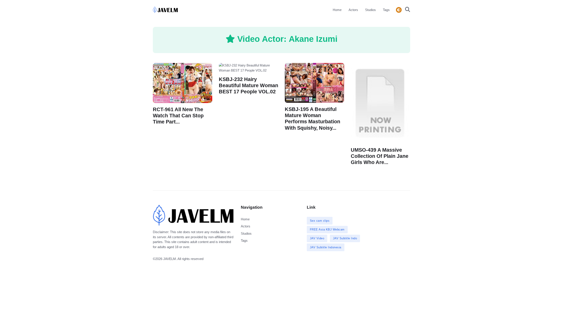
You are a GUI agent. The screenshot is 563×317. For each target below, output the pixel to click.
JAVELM (169, 259)
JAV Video (317, 238)
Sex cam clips (320, 220)
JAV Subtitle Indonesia (325, 247)
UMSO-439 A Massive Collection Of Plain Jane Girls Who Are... (379, 156)
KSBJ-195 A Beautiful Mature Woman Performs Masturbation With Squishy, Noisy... (312, 119)
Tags (386, 10)
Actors (353, 10)
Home (337, 10)
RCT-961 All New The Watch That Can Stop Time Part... (178, 115)
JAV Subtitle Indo (345, 238)
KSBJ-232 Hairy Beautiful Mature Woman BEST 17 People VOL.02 (248, 85)
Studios (370, 10)
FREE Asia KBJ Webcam (327, 229)
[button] (406, 10)
